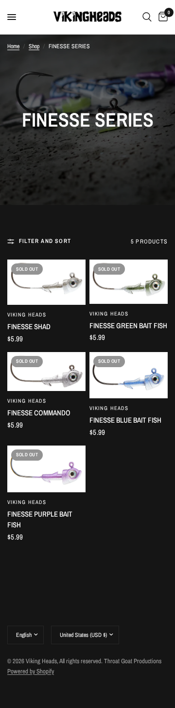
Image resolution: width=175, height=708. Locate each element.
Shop (34, 46)
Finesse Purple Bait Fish (39, 519)
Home (13, 46)
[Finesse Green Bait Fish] (128, 282)
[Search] (147, 17)
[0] (161, 17)
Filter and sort (45, 241)
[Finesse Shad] (46, 282)
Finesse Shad (29, 326)
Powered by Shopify (30, 671)
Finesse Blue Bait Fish (125, 420)
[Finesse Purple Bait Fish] (46, 469)
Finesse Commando (38, 413)
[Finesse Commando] (46, 371)
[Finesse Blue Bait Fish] (128, 375)
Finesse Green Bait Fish (128, 325)
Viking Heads (26, 314)
